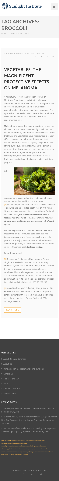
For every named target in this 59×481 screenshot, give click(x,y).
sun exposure (21, 452)
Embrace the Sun (11, 378)
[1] (17, 96)
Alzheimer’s (4, 440)
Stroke (9, 452)
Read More (12, 310)
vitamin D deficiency (22, 454)
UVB (10, 454)
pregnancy (35, 449)
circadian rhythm (36, 440)
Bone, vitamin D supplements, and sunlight (23, 368)
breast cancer (25, 440)
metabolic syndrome (33, 446)
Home (4, 33)
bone (20, 440)
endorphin (18, 443)
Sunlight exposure (34, 452)
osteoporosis (28, 449)
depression (8, 443)
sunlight (27, 452)
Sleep (6, 452)
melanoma (25, 446)
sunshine (46, 452)
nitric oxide (13, 449)
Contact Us (8, 373)
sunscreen (41, 452)
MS (40, 446)
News (6, 383)
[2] (5, 288)
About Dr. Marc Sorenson (14, 359)
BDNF (10, 440)
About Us (7, 364)
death (4, 443)
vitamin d (14, 454)
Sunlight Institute (11, 388)
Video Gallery (9, 393)
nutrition (18, 449)
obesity (23, 449)
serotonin (44, 449)
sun (12, 452)
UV (5, 454)
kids (21, 446)
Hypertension (8, 446)
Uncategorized (12, 53)
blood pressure (15, 440)
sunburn (15, 452)
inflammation (16, 446)
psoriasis (40, 449)
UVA (7, 454)
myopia (8, 449)
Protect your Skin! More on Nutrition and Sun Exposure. (28, 408)
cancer (30, 440)
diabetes (13, 443)
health (23, 443)
